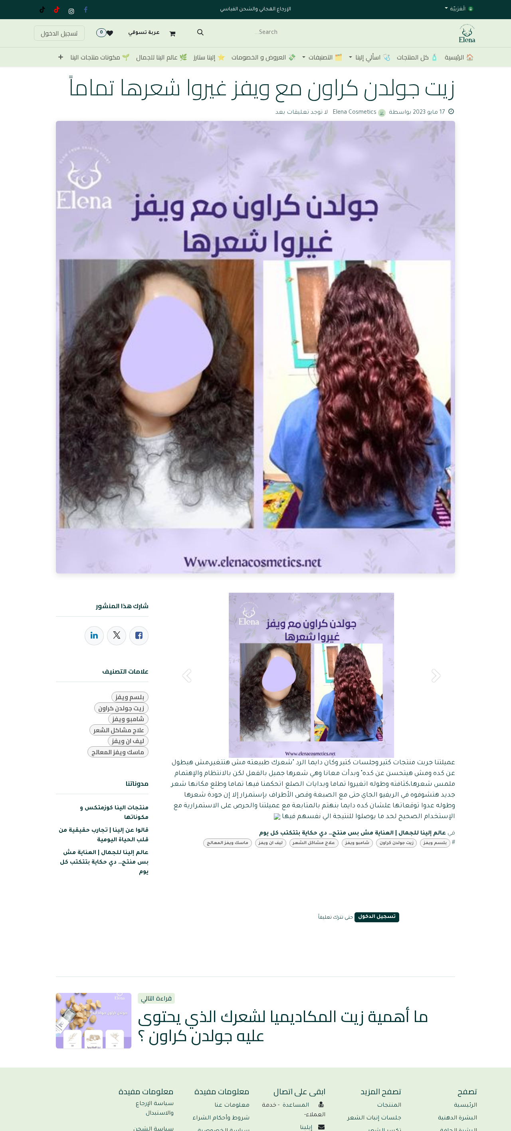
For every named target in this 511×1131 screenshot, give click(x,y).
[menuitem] (459, 57)
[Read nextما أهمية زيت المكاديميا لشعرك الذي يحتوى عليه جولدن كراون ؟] (93, 1020)
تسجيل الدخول (59, 33)
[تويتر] (116, 635)
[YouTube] (56, 9)
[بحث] (200, 33)
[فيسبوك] (85, 10)
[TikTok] (42, 10)
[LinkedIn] (94, 635)
